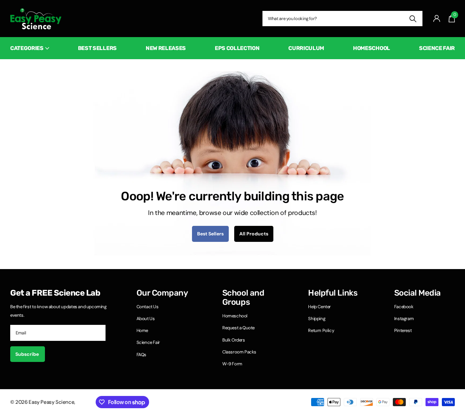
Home (142, 330)
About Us (146, 318)
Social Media (417, 293)
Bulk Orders (233, 340)
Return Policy (321, 330)
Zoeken (413, 18)
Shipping (316, 318)
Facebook (404, 307)
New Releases (166, 48)
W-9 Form (232, 364)
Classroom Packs (239, 352)
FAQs (141, 355)
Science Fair (437, 48)
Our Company (162, 293)
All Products (253, 234)
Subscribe (27, 354)
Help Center (319, 307)
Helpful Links (332, 293)
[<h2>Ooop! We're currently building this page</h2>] (232, 163)
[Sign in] (436, 18)
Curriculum (306, 48)
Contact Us (148, 307)
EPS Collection (237, 48)
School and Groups (243, 297)
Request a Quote (238, 328)
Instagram (404, 318)
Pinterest (403, 330)
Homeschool (371, 48)
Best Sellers (97, 48)
